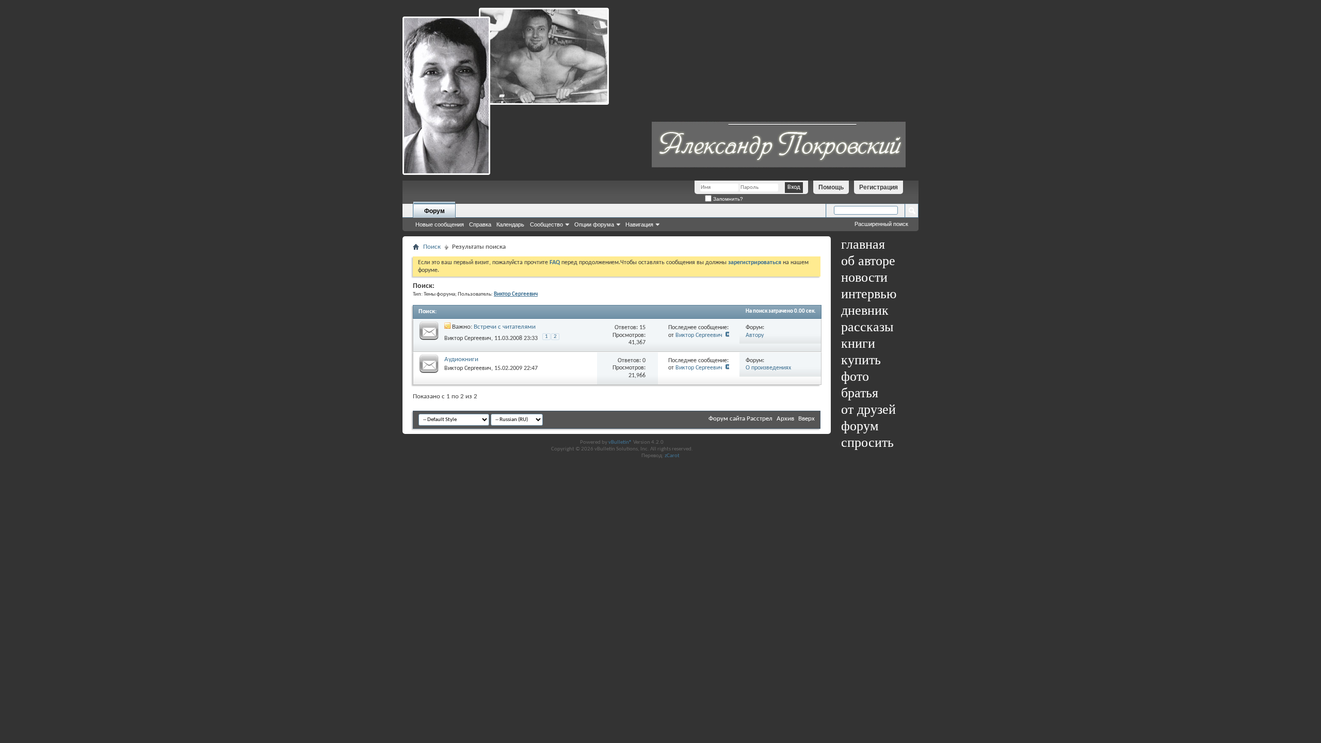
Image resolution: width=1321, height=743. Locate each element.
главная (863, 244)
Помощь (831, 187)
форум (859, 425)
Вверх (806, 418)
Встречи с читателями (505, 327)
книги (858, 343)
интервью (868, 293)
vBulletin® (620, 442)
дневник (865, 310)
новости (864, 277)
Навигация (639, 224)
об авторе (868, 260)
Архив (785, 418)
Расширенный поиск (881, 224)
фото (855, 376)
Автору (755, 335)
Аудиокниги (461, 359)
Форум (434, 211)
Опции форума (594, 224)
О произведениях (768, 368)
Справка (480, 224)
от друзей (868, 409)
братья (859, 392)
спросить (867, 442)
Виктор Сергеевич (467, 338)
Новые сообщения (439, 224)
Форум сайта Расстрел (740, 418)
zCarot (672, 456)
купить (861, 359)
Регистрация (878, 187)
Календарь (510, 224)
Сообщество (546, 224)
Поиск (432, 247)
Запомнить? (727, 199)
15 (642, 328)
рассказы (867, 326)
